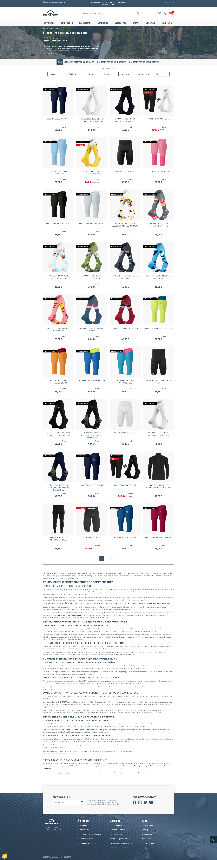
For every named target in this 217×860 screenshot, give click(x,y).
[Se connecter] (165, 13)
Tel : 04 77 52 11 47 (51, 827)
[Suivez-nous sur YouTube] (151, 802)
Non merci (10, 848)
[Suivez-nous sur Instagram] (140, 802)
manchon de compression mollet (113, 766)
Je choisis (25, 848)
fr (170, 2)
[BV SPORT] (50, 13)
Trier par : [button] (160, 74)
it (173, 2)
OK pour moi (41, 848)
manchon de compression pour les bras (141, 766)
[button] (4, 856)
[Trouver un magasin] (159, 13)
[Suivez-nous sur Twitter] (145, 802)
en (166, 2)
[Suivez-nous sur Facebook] (134, 802)
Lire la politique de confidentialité (15, 841)
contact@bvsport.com (53, 829)
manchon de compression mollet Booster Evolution (82, 730)
